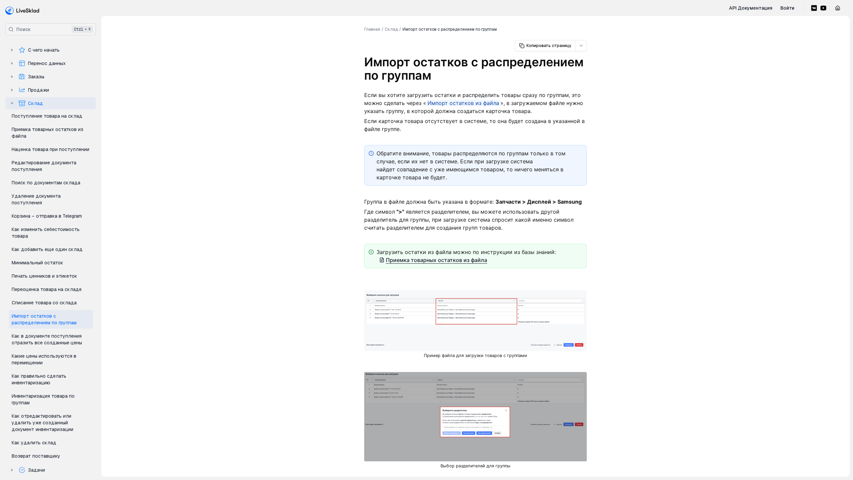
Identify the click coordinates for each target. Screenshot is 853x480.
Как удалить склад (34, 443)
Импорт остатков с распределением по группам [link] (450, 29)
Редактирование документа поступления (44, 166)
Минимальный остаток (37, 263)
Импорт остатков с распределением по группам (44, 319)
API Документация (750, 8)
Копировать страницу (548, 45)
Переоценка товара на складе (47, 289)
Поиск (53, 29)
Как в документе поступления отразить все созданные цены (47, 339)
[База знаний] (22, 10)
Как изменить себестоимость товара (46, 232)
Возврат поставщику (36, 456)
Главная (372, 29)
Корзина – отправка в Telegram (47, 216)
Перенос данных (47, 63)
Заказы (36, 77)
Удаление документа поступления (36, 199)
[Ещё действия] (581, 45)
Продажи (38, 90)
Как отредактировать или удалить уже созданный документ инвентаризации (42, 422)
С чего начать (44, 50)
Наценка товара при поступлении (50, 149)
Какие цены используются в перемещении (44, 359)
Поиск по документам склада (46, 183)
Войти (787, 8)
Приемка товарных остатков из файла (47, 132)
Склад (35, 103)
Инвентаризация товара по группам (43, 399)
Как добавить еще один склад (47, 249)
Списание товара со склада (44, 303)
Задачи (36, 470)
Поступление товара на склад (47, 116)
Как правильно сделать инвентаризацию (39, 379)
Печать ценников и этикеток (44, 276)
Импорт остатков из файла (463, 103)
